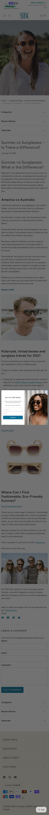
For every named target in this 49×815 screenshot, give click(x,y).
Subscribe (12, 417)
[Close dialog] (46, 392)
